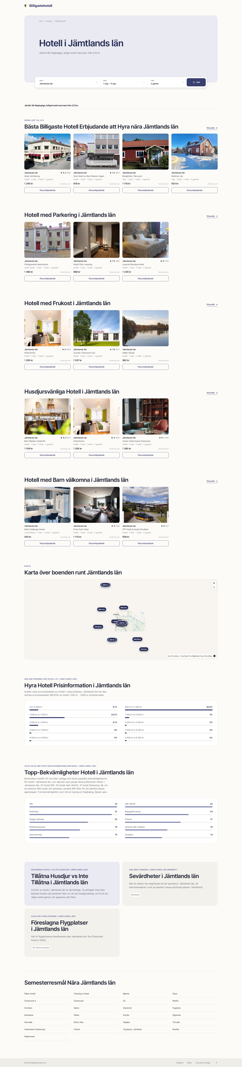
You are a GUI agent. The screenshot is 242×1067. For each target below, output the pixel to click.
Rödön (175, 1001)
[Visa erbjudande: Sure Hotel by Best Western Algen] (96, 152)
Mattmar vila (177, 176)
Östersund (79, 1001)
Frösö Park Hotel (81, 529)
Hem (41, 21)
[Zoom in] (214, 583)
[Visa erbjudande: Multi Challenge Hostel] (47, 505)
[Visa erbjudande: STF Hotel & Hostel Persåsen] (145, 505)
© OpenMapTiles (185, 656)
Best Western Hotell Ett (34, 441)
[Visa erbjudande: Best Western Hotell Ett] (47, 416)
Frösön (77, 1029)
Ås (124, 1001)
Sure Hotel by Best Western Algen (88, 176)
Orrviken (28, 1008)
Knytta (126, 1015)
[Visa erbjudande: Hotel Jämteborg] (47, 152)
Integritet (179, 1063)
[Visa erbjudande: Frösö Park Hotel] (96, 505)
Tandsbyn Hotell (81, 993)
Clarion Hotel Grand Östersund (136, 441)
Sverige (49, 21)
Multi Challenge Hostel (34, 529)
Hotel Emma (29, 353)
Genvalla (28, 1022)
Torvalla (176, 1022)
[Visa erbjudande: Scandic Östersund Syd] (96, 328)
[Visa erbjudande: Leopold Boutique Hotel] (145, 240)
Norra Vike (78, 1022)
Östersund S (30, 1001)
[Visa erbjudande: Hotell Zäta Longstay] (96, 240)
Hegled (126, 1022)
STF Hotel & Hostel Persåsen (135, 529)
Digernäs (177, 1015)
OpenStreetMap (206, 656)
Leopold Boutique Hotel (133, 264)
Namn (76, 1008)
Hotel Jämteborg (32, 176)
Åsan (175, 993)
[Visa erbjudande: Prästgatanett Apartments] (47, 240)
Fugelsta (177, 1008)
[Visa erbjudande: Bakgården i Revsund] (145, 152)
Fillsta (76, 1015)
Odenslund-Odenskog (34, 1029)
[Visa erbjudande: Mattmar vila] (194, 152)
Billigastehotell (40, 6)
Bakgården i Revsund (132, 176)
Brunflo (176, 1029)
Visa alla (212, 128)
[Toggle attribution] (214, 656)
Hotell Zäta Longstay (82, 264)
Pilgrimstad (29, 1036)
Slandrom (127, 1008)
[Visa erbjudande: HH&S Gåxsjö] (145, 328)
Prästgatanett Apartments (36, 264)
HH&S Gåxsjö (128, 353)
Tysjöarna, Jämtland (132, 1029)
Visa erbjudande (47, 190)
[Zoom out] (214, 587)
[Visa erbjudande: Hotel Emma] (47, 328)
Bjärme (126, 993)
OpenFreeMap (173, 656)
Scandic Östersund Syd (84, 353)
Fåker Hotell (29, 993)
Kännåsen (28, 1015)
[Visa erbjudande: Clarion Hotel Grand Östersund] (145, 416)
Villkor (189, 1063)
